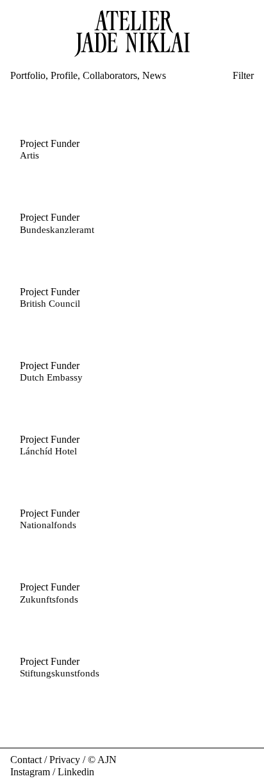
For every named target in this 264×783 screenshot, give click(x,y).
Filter (243, 75)
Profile (64, 75)
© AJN (102, 759)
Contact (26, 759)
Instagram (30, 771)
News (154, 75)
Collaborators (110, 75)
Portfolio (27, 75)
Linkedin (76, 771)
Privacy (64, 759)
